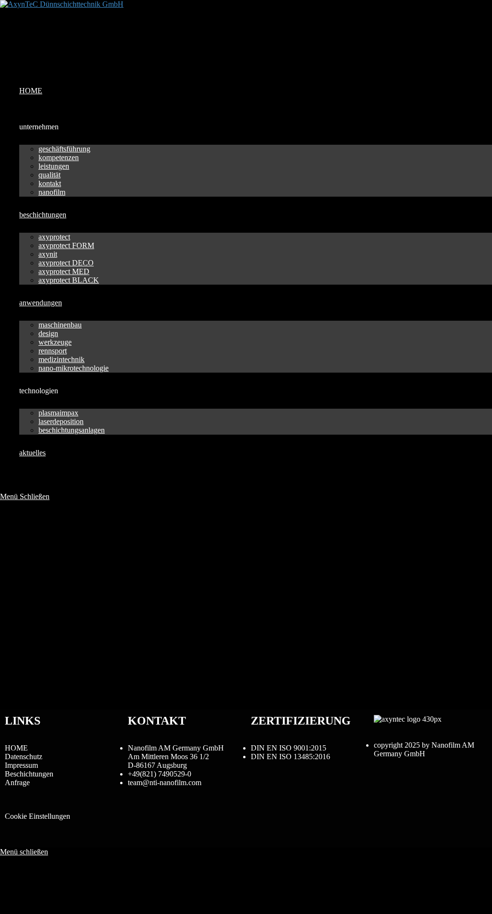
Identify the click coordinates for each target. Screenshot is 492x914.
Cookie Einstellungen (37, 816)
